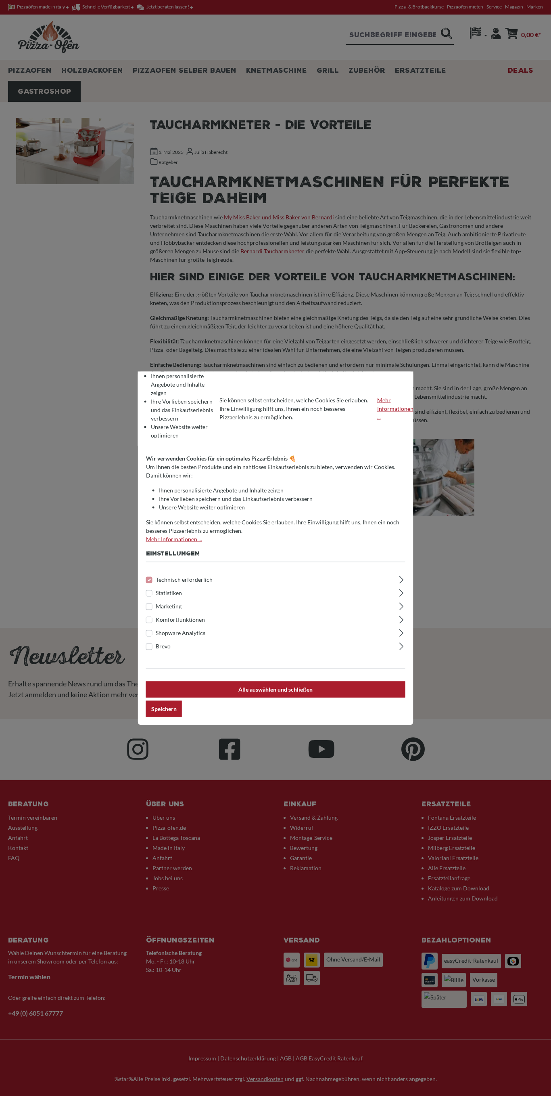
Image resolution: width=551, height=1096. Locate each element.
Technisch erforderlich (184, 579)
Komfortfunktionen (180, 619)
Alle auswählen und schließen (275, 689)
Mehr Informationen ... (395, 409)
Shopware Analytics (180, 632)
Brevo (163, 645)
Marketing (169, 605)
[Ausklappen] (401, 578)
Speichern (164, 708)
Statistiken (169, 592)
